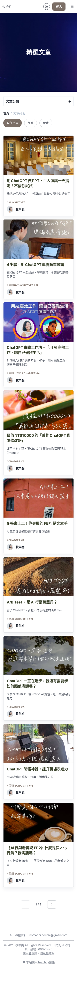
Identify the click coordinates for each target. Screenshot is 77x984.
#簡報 (10, 785)
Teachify (43, 962)
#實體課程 (13, 285)
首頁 (6, 113)
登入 (59, 7)
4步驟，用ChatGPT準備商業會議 (35, 264)
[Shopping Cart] (46, 6)
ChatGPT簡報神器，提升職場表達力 (37, 769)
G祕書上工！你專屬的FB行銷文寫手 (37, 523)
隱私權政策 (47, 953)
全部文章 (12, 123)
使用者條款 (30, 953)
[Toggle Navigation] (72, 6)
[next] (51, 904)
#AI (9, 202)
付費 (46, 123)
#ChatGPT (18, 202)
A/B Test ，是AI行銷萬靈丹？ (32, 602)
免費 (30, 123)
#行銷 (10, 618)
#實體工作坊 (14, 373)
